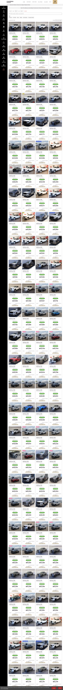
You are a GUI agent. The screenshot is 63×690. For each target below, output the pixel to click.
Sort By (54, 20)
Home (8, 4)
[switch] (10, 17)
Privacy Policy (6, 688)
